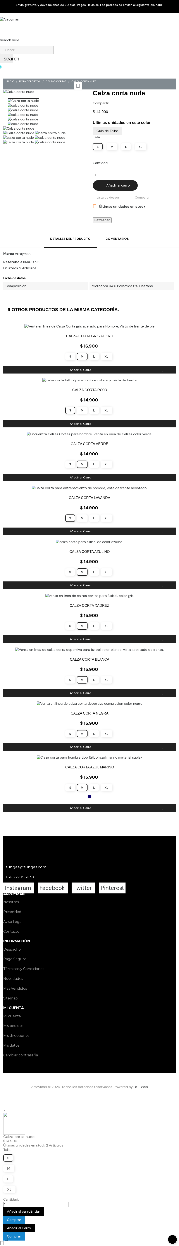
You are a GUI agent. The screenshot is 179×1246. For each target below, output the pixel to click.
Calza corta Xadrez (89, 605)
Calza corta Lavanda (89, 498)
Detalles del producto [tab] (70, 239)
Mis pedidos (13, 1026)
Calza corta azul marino (89, 767)
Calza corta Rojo (89, 390)
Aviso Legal (12, 922)
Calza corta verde (89, 444)
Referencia (12, 262)
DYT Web (141, 1087)
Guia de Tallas (107, 131)
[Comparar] (171, 370)
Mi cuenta (12, 1016)
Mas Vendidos (15, 988)
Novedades (13, 979)
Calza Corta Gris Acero (89, 336)
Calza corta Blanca (89, 659)
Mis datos (11, 1045)
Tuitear (121, 103)
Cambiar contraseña (20, 1055)
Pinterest (128, 103)
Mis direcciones (16, 1035)
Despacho (12, 949)
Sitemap (10, 998)
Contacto (11, 931)
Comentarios (117, 239)
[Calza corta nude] (18, 128)
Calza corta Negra (89, 713)
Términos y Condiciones (23, 969)
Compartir (114, 103)
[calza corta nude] (50, 132)
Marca (8, 254)
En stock (10, 268)
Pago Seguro (14, 959)
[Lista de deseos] (162, 370)
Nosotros (11, 902)
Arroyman (23, 253)
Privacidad (12, 912)
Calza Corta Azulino (89, 552)
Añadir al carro (118, 185)
